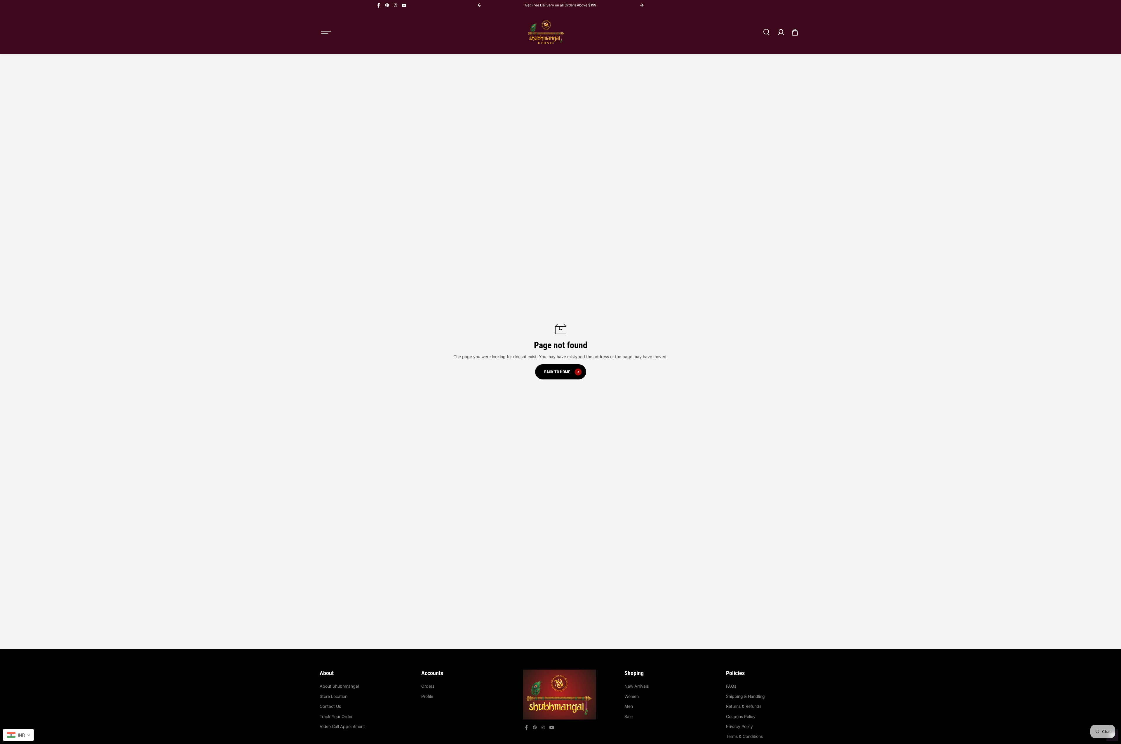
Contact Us (330, 706)
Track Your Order (336, 716)
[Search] (766, 32)
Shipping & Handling (745, 696)
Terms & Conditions (744, 736)
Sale (628, 716)
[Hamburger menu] (326, 32)
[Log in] (780, 32)
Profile (427, 696)
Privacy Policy (739, 726)
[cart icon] (794, 32)
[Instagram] (395, 5)
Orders (427, 686)
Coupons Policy (741, 716)
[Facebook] (378, 5)
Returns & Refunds (743, 706)
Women (631, 696)
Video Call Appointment (342, 726)
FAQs (731, 686)
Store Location (333, 696)
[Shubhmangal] (546, 32)
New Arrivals (636, 686)
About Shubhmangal (339, 686)
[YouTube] (404, 5)
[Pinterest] (387, 5)
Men (628, 706)
